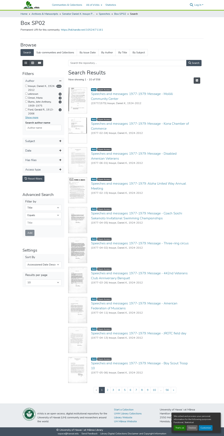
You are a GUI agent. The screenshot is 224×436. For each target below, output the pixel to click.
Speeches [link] (104, 14)
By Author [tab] (107, 52)
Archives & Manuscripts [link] (44, 14)
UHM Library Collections (128, 413)
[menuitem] (93, 5)
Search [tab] (27, 52)
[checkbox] (26, 86)
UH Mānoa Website (125, 421)
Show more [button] (31, 117)
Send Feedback (89, 433)
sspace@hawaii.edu (68, 433)
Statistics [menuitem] (110, 5)
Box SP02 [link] (120, 14)
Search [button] (195, 63)
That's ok (179, 427)
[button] (34, 5)
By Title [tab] (122, 52)
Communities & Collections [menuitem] (67, 5)
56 (167, 390)
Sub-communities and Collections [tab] (55, 52)
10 (154, 390)
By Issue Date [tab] (88, 52)
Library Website (123, 417)
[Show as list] (25, 63)
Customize (206, 427)
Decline (192, 427)
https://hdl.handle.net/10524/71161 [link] (82, 30)
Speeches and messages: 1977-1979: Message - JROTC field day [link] (138, 333)
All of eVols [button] (93, 5)
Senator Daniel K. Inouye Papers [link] (78, 14)
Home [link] (24, 14)
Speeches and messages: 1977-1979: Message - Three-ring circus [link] (140, 243)
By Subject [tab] (138, 52)
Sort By (30, 257)
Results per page (36, 275)
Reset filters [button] (34, 179)
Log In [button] (198, 5)
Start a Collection (123, 409)
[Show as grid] (32, 63)
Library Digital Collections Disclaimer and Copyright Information (133, 433)
